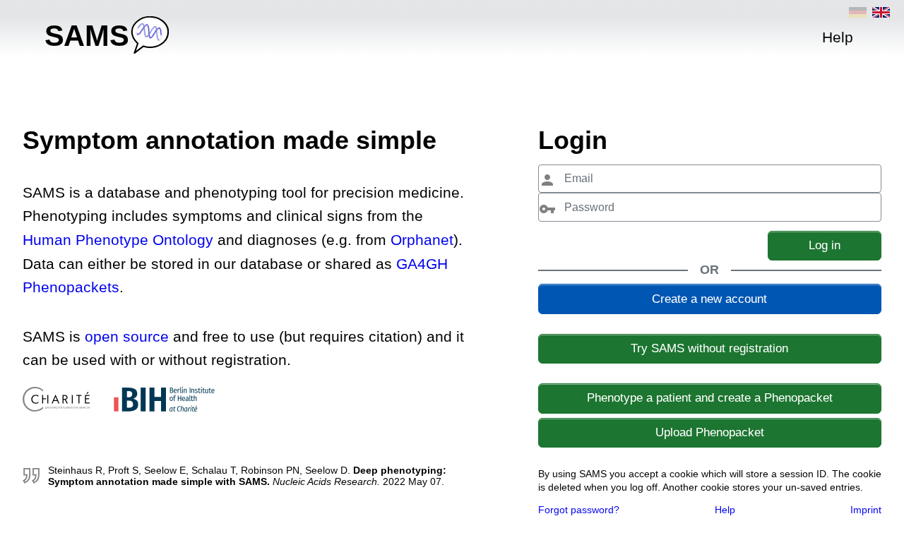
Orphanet (422, 240)
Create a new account (709, 299)
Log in (824, 245)
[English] (881, 12)
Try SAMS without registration (709, 348)
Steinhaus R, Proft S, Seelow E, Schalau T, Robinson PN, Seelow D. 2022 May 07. (247, 476)
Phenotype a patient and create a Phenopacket (710, 398)
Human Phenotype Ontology (120, 240)
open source (127, 336)
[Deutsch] (858, 12)
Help (725, 509)
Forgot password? (578, 509)
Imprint (865, 509)
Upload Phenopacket (709, 432)
